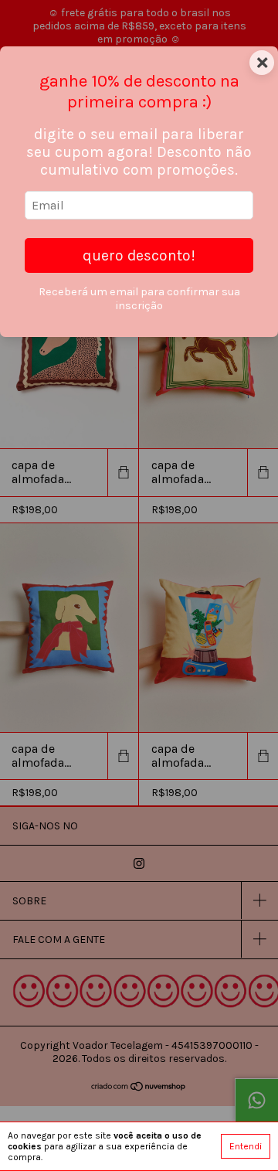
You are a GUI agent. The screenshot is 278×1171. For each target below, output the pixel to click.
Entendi (245, 1146)
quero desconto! (139, 255)
